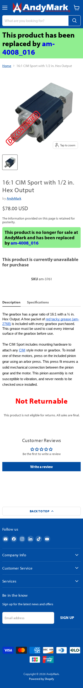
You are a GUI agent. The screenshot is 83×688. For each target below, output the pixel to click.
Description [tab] (11, 302)
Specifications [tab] (38, 302)
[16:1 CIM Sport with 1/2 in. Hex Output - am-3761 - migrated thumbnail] (10, 162)
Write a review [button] (41, 466)
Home (6, 66)
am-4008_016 (28, 48)
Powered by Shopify (41, 679)
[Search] (74, 20)
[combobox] (35, 20)
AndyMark (14, 198)
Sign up (67, 617)
